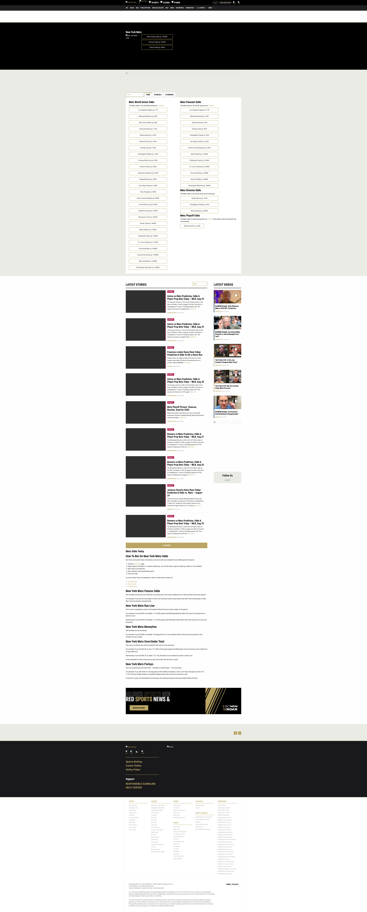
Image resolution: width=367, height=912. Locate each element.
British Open (176, 829)
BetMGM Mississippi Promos (226, 844)
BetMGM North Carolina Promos (226, 856)
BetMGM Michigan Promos (225, 842)
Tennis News (154, 842)
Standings (169, 95)
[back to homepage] (143, 2)
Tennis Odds (132, 829)
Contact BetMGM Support (202, 819)
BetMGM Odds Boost (223, 815)
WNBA (172, 8)
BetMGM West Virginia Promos (226, 871)
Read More (192, 309)
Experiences (180, 8)
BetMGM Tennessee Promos (225, 864)
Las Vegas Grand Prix (179, 834)
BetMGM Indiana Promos (224, 825)
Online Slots (176, 815)
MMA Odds (132, 822)
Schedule (158, 95)
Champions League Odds (158, 805)
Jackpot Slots (177, 805)
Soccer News (154, 839)
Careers (198, 808)
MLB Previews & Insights (158, 851)
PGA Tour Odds (155, 827)
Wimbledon (176, 851)
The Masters (176, 846)
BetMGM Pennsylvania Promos (226, 861)
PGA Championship (178, 841)
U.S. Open (176, 848)
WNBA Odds (154, 832)
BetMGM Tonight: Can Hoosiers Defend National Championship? (226, 413)
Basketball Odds (133, 808)
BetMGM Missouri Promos (225, 847)
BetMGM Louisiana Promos (225, 834)
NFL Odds (153, 822)
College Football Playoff (179, 831)
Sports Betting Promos (224, 808)
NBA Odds (154, 820)
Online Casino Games (179, 810)
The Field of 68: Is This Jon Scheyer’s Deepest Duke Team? (226, 361)
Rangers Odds (132, 586)
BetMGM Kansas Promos (224, 829)
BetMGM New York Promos (225, 854)
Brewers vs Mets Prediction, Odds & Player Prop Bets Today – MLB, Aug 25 (185, 522)
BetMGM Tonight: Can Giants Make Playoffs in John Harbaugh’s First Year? (227, 334)
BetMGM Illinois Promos (224, 822)
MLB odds (137, 564)
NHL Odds (154, 825)
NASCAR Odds (133, 825)
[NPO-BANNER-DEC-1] (183, 79)
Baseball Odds (133, 805)
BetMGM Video (218, 311)
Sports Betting (134, 761)
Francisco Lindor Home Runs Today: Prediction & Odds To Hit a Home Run (184, 353)
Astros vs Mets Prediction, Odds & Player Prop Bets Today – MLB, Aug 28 (185, 380)
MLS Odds (154, 817)
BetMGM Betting (171, 312)
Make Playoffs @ (192, 226)
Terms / (229, 884)
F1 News (153, 847)
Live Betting (132, 820)
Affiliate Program (200, 805)
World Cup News (155, 849)
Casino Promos (222, 805)
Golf (166, 8)
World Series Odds (178, 856)
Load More (166, 545)
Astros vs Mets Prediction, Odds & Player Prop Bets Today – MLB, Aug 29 (185, 297)
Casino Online (133, 765)
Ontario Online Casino (179, 817)
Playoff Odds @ (157, 47)
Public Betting (145, 8)
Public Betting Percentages (203, 829)
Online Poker (133, 769)
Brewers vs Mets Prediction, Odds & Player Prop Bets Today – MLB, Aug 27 (185, 435)
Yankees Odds (132, 581)
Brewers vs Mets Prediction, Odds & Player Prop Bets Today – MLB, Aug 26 (185, 463)
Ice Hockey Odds (133, 817)
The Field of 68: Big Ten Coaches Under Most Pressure (227, 387)
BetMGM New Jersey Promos (226, 851)
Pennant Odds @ (157, 42)
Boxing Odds (132, 810)
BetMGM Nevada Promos (224, 849)
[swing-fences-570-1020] (227, 445)
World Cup (176, 853)
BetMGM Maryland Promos (225, 837)
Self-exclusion (199, 827)
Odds (148, 95)
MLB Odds (154, 815)
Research (198, 822)
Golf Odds (131, 815)
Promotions (190, 8)
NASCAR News (155, 837)
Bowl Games (176, 827)
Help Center (134, 787)
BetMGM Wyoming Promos (225, 873)
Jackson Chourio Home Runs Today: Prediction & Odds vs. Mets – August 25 (184, 493)
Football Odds (132, 812)
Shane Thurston (171, 421)
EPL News (154, 834)
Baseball (171, 291)
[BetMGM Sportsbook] (133, 2)
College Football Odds (157, 810)
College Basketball (178, 836)
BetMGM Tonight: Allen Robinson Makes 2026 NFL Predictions (227, 307)
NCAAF (132, 8)
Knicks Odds (132, 584)
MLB (137, 8)
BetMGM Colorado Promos (225, 820)
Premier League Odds (157, 829)
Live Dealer (176, 808)
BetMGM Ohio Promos (224, 859)
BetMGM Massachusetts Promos (227, 839)
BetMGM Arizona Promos (224, 817)
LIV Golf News (155, 812)
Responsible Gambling (140, 784)
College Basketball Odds (157, 808)
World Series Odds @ (157, 37)
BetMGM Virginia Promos (224, 866)
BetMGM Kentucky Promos (225, 832)
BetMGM (169, 366)
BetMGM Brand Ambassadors (204, 817)
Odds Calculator (158, 8)
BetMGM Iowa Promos (224, 827)
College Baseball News (157, 844)
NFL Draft (176, 839)
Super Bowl (176, 844)
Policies (235, 884)
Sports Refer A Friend (223, 810)
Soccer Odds (132, 827)
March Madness (177, 858)
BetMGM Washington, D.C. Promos (227, 869)
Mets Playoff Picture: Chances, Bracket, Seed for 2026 (182, 408)
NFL (127, 8)
